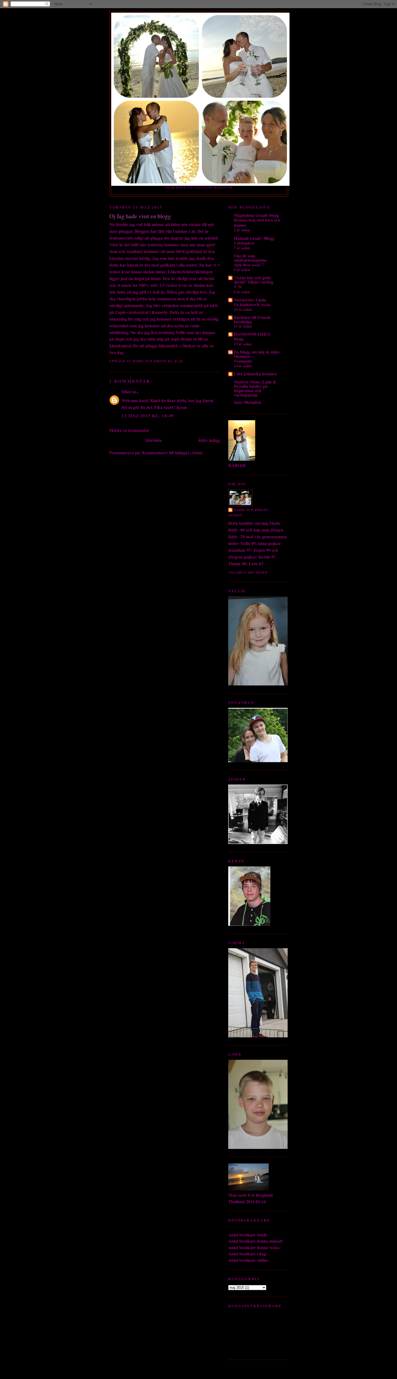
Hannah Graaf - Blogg (254, 238)
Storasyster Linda (250, 300)
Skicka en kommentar (129, 430)
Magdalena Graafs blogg (256, 215)
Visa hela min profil (248, 572)
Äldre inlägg (209, 440)
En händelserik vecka (252, 304)
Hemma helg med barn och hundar (257, 222)
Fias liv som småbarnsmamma (250, 258)
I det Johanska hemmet (255, 374)
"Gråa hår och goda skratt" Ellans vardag (253, 280)
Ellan (126, 392)
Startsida (153, 440)
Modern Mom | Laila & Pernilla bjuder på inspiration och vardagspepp (255, 388)
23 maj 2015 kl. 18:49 (148, 416)
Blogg (238, 339)
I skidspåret (244, 243)
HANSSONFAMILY (252, 334)
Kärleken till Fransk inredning (252, 319)
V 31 (238, 287)
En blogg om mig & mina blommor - (257, 354)
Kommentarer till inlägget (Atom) (172, 453)
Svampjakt (243, 361)
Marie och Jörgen (251, 510)
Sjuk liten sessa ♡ (249, 265)
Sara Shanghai (247, 402)
